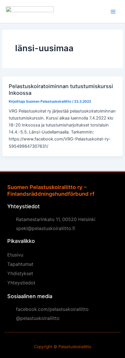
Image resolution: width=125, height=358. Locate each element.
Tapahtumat (20, 264)
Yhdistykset (20, 273)
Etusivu (15, 255)
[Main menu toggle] (113, 12)
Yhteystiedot (21, 283)
